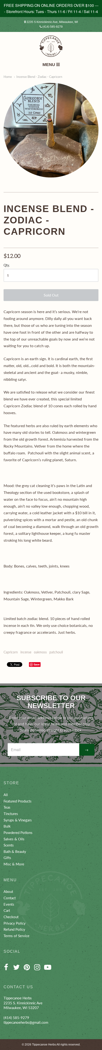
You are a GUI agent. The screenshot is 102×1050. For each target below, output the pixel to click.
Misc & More (14, 864)
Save (37, 664)
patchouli (56, 652)
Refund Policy (14, 929)
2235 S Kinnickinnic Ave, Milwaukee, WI (52, 22)
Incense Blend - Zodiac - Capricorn (39, 77)
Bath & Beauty (15, 851)
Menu (49, 64)
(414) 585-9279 (52, 26)
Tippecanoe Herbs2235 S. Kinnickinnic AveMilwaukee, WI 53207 (23, 1003)
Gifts (7, 857)
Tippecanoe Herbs (44, 1044)
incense (25, 652)
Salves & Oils (14, 839)
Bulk (7, 826)
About (8, 891)
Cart (7, 910)
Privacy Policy (15, 923)
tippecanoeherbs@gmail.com (26, 1022)
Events (9, 904)
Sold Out (51, 295)
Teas (7, 807)
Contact (10, 898)
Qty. (7, 265)
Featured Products (18, 801)
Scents (9, 845)
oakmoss (40, 652)
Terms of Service (16, 936)
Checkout (11, 917)
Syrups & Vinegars (18, 820)
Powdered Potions (18, 832)
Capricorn (11, 652)
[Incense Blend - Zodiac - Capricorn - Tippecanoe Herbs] (51, 130)
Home (8, 77)
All (6, 795)
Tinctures (11, 813)
